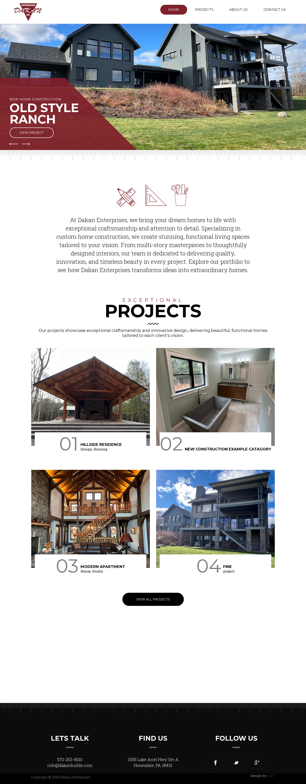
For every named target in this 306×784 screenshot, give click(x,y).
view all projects (153, 599)
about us (238, 10)
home (173, 10)
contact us (275, 10)
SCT (271, 775)
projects (204, 10)
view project (32, 133)
